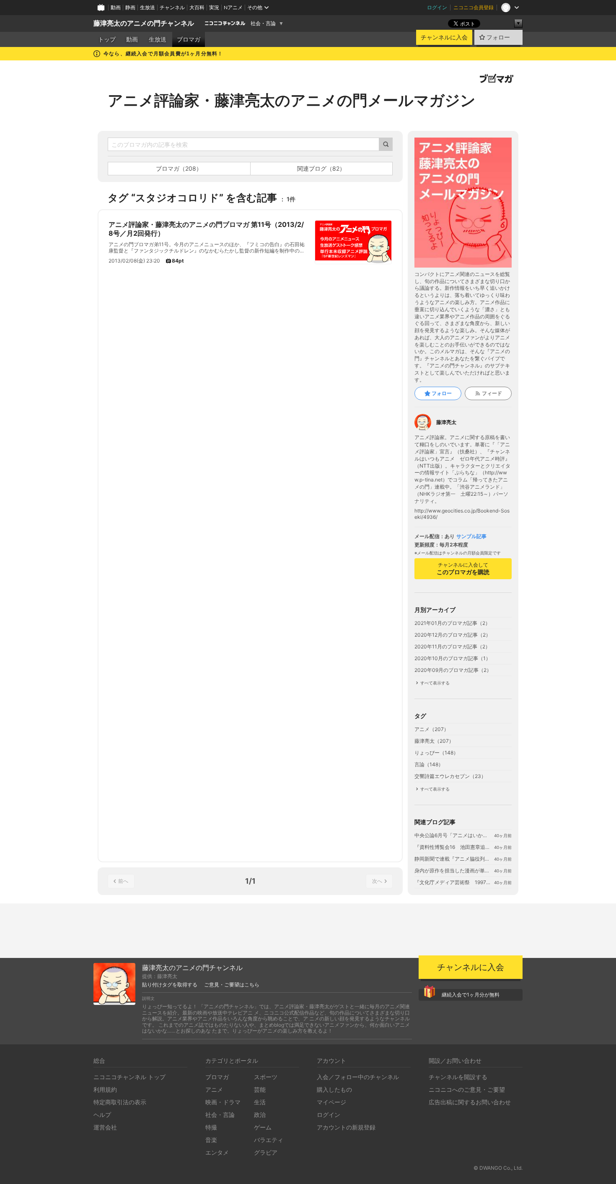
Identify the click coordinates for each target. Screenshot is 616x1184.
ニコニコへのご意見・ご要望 (467, 1089)
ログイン (437, 7)
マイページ (331, 1102)
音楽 (211, 1139)
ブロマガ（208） (179, 168)
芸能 (260, 1089)
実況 (214, 7)
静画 (130, 7)
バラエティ (268, 1139)
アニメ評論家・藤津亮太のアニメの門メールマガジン (292, 100)
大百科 (196, 7)
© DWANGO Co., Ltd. (498, 1168)
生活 (260, 1102)
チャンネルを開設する (458, 1076)
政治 (260, 1114)
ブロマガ (188, 39)
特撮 (211, 1127)
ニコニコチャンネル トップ (129, 1076)
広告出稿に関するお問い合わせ (470, 1102)
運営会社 (105, 1127)
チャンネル (172, 7)
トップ (107, 39)
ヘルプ (102, 1114)
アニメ (214, 1089)
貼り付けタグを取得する (169, 984)
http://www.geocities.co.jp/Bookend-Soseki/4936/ (462, 514)
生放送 (147, 7)
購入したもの (334, 1089)
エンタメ (217, 1152)
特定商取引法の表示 (119, 1102)
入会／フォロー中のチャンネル (358, 1076)
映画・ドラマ (223, 1102)
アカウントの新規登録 (346, 1127)
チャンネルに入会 (444, 37)
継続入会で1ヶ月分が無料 (471, 994)
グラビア (265, 1152)
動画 (116, 7)
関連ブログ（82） (321, 168)
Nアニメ (233, 7)
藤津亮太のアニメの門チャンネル (143, 23)
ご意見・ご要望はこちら (231, 984)
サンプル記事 (471, 536)
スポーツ (265, 1076)
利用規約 (105, 1089)
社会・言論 (263, 23)
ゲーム (263, 1127)
